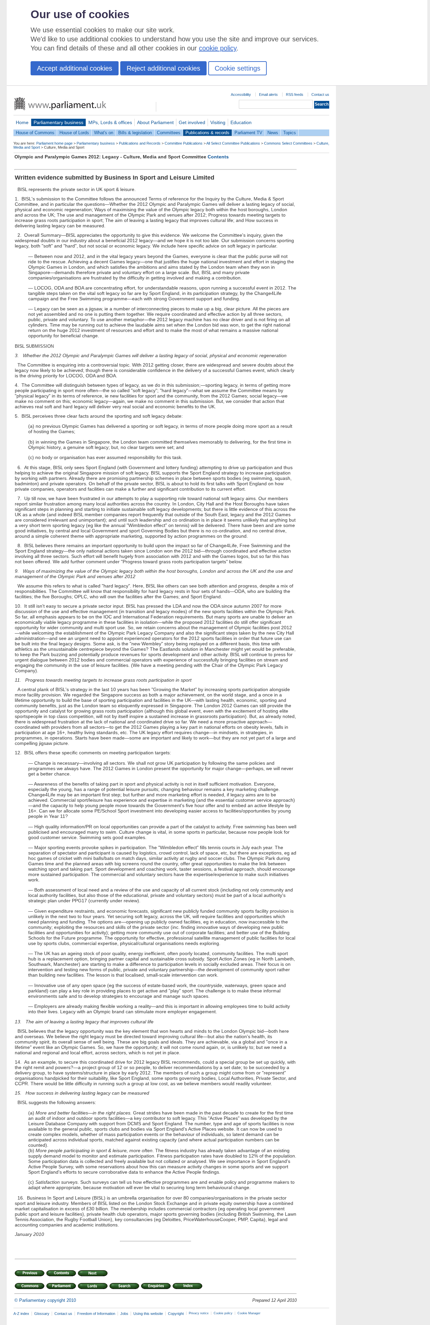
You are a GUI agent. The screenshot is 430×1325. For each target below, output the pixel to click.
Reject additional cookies (163, 68)
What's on (103, 132)
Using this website (148, 1314)
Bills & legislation (135, 132)
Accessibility (241, 94)
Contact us (320, 94)
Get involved (192, 122)
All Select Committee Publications (233, 143)
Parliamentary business (58, 122)
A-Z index (21, 1314)
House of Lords (74, 132)
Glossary (41, 1314)
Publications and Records (140, 143)
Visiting (217, 122)
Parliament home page (54, 143)
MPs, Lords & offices (110, 122)
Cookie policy (223, 1313)
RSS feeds (294, 94)
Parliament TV (248, 132)
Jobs (124, 1314)
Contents (218, 156)
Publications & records (207, 132)
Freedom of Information (96, 1314)
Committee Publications (184, 143)
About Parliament (155, 122)
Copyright (176, 1314)
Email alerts (268, 94)
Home (22, 122)
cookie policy (217, 48)
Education (241, 122)
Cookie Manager (249, 1313)
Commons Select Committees (288, 143)
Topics (289, 132)
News (272, 132)
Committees (168, 132)
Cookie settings (237, 68)
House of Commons (35, 132)
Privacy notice (199, 1313)
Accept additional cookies (74, 68)
